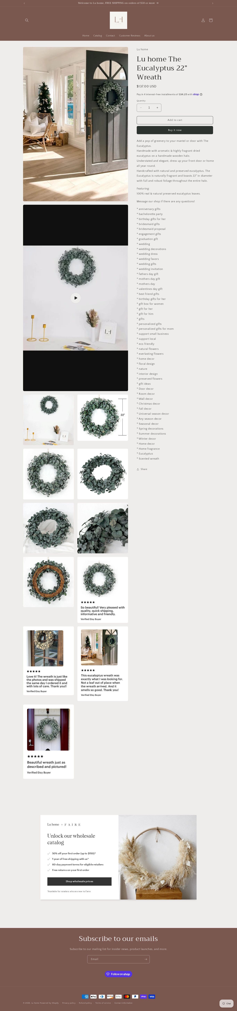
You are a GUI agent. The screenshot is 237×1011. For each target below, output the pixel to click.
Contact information (124, 1003)
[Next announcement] (213, 3)
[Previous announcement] (24, 3)
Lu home (35, 1003)
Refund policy (85, 1003)
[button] (27, 20)
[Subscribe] (146, 959)
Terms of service (103, 1003)
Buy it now (175, 129)
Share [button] (144, 469)
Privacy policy (69, 1003)
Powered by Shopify (49, 1003)
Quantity (141, 101)
